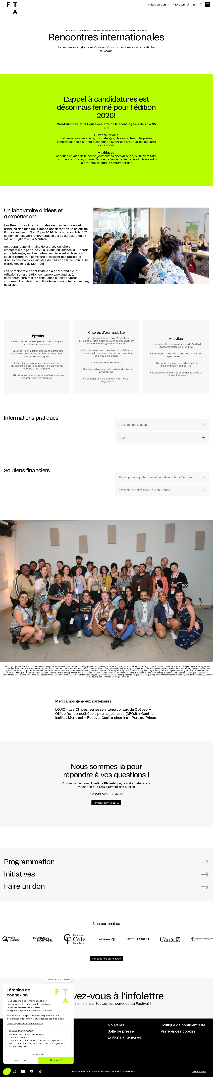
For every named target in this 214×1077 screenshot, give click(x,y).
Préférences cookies (178, 1031)
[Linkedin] (23, 1071)
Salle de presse (121, 1031)
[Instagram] (14, 1071)
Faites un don (157, 4)
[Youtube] (31, 1071)
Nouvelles (116, 1025)
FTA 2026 (179, 4)
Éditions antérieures (124, 1037)
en (195, 4)
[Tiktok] (40, 1071)
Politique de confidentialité (183, 1025)
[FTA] (12, 8)
